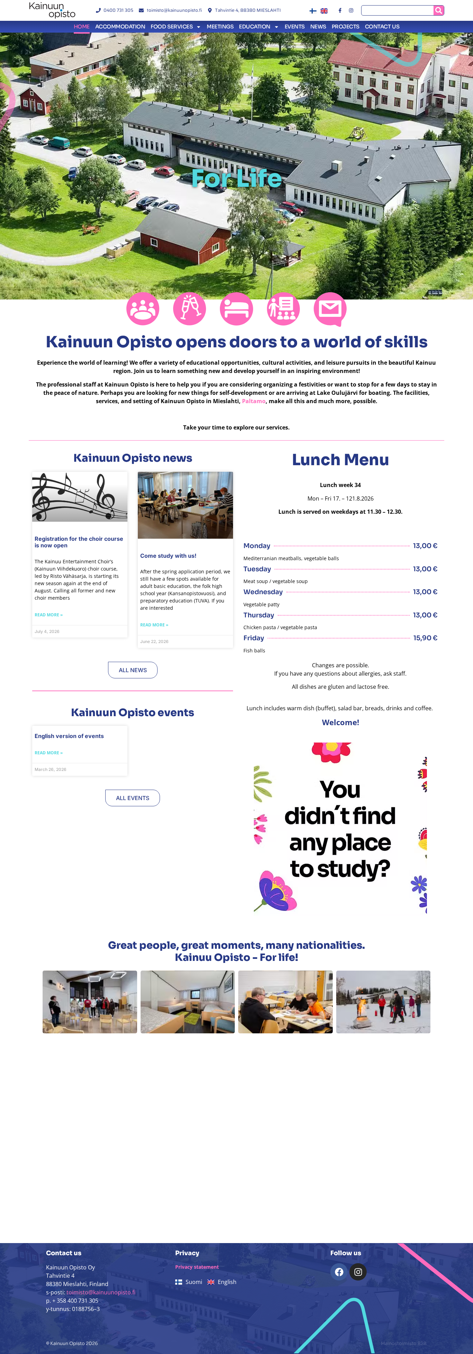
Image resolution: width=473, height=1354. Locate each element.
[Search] (439, 10)
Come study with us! (168, 555)
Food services (172, 26)
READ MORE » (49, 615)
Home (82, 26)
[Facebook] (339, 1272)
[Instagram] (351, 10)
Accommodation (120, 26)
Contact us (382, 26)
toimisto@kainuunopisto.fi (100, 1292)
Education (254, 26)
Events (295, 26)
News (318, 26)
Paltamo (254, 401)
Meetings (220, 26)
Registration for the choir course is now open (79, 542)
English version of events (69, 735)
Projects (345, 26)
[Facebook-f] (339, 10)
